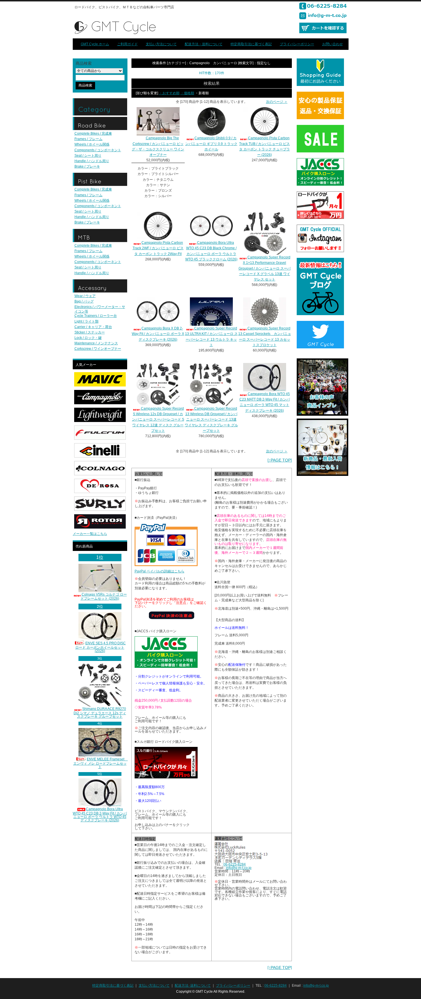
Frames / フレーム (88, 139)
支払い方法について (161, 44)
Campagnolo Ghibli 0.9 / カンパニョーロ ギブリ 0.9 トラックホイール (211, 143)
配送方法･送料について (193, 986)
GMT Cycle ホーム (95, 44)
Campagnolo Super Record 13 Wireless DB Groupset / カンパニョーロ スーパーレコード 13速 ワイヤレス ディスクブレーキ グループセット (211, 420)
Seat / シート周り (87, 156)
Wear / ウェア (85, 296)
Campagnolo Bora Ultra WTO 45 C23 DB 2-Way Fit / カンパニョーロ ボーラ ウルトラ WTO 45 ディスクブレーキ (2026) (100, 814)
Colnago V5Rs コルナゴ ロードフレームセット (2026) (103, 596)
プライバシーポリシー (297, 44)
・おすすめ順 (169, 93)
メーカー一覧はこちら (90, 534)
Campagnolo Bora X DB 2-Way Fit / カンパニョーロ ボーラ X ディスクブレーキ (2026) (158, 333)
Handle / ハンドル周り (91, 161)
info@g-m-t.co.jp (238, 868)
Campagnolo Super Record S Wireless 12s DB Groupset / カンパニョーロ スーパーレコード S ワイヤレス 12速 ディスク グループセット (158, 420)
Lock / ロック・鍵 (88, 338)
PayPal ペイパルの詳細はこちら (159, 571)
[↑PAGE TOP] (279, 460)
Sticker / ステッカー (89, 332)
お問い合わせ (332, 44)
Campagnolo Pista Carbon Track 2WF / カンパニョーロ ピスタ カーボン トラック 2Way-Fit (158, 248)
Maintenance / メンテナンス (96, 343)
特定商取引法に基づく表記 (251, 44)
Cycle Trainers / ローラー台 (95, 316)
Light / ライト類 (86, 321)
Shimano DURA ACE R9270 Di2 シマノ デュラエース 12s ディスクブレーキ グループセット (100, 713)
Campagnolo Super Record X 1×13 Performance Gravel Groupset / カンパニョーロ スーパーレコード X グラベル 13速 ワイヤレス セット (265, 268)
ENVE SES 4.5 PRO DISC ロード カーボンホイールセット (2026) (100, 647)
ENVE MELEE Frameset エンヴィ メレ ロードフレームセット (100, 763)
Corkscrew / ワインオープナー (97, 349)
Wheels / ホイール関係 (91, 144)
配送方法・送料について (204, 44)
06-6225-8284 (234, 864)
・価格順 (187, 93)
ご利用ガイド (127, 44)
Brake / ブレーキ (87, 166)
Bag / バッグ (84, 301)
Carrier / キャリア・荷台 (93, 327)
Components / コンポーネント (97, 150)
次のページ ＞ (277, 102)
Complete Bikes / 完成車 (93, 134)
